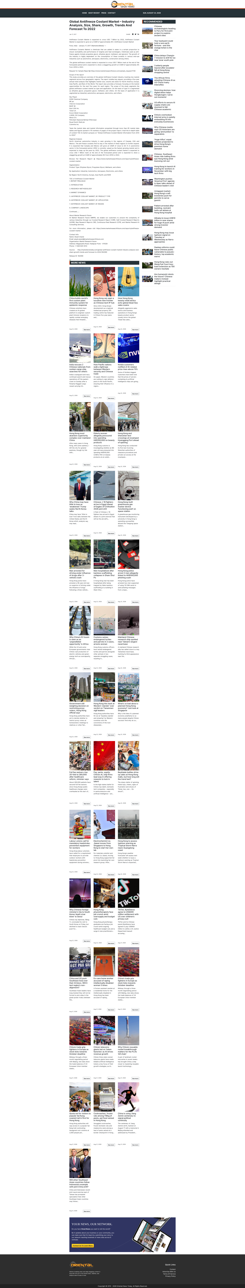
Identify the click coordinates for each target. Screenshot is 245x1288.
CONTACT (112, 13)
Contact (173, 1269)
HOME (84, 13)
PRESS (103, 13)
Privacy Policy (170, 1276)
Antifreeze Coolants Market (79, 49)
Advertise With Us (169, 1272)
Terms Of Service (169, 1274)
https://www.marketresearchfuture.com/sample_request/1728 (113, 71)
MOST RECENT (94, 13)
